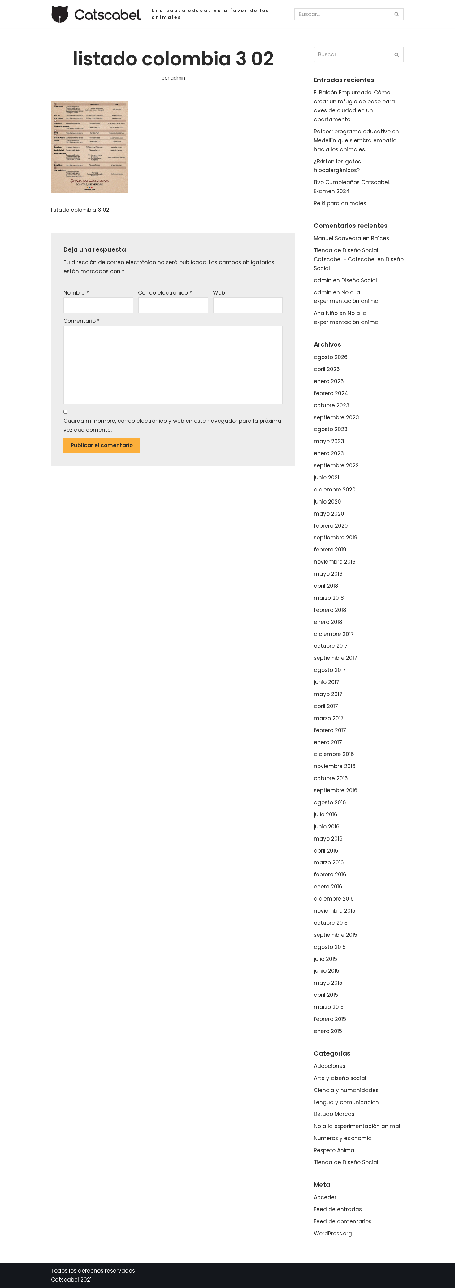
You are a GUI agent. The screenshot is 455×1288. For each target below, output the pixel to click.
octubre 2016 (331, 778)
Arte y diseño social (340, 1078)
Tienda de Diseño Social (346, 1162)
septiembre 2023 (336, 417)
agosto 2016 (330, 802)
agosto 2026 (331, 357)
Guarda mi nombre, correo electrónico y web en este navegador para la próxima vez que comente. (172, 425)
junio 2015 (326, 971)
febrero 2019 (330, 549)
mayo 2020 (329, 513)
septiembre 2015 (335, 935)
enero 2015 (328, 1031)
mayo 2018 (328, 573)
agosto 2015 (330, 947)
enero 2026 (329, 381)
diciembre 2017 (334, 634)
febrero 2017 (330, 730)
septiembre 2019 (336, 537)
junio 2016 (327, 826)
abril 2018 (326, 586)
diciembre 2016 (334, 754)
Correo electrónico (165, 292)
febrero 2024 (331, 393)
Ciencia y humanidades (346, 1090)
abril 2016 (326, 850)
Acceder (325, 1197)
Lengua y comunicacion (346, 1102)
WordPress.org (333, 1233)
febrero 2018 (330, 610)
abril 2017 (326, 706)
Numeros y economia (343, 1138)
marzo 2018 (329, 598)
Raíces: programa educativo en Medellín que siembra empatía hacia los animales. (356, 140)
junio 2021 (326, 477)
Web (219, 292)
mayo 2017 (328, 694)
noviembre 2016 (335, 766)
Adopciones (329, 1066)
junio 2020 (327, 501)
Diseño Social (359, 280)
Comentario (81, 321)
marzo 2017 (329, 718)
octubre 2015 (331, 923)
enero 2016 (328, 886)
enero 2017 (328, 742)
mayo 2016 (328, 838)
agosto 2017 (330, 670)
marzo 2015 (329, 1007)
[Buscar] (397, 14)
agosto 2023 (331, 429)
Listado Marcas (334, 1114)
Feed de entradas (338, 1209)
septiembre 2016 (336, 790)
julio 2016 (325, 814)
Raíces (380, 238)
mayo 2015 (328, 983)
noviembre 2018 (335, 561)
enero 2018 (328, 622)
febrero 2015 (330, 1019)
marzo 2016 (329, 862)
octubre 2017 (331, 646)
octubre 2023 (331, 405)
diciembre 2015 (334, 898)
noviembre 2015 (334, 910)
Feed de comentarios (342, 1221)
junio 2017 (326, 682)
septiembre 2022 (336, 465)
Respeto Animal (335, 1150)
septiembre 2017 (335, 658)
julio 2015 (325, 959)
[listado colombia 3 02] (89, 191)
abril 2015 (326, 995)
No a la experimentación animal (357, 1126)
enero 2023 (329, 453)
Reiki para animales (340, 203)
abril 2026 (327, 369)
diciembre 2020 (335, 489)
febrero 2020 (331, 525)
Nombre (76, 292)
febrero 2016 (330, 874)
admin (178, 78)
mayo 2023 (329, 441)
